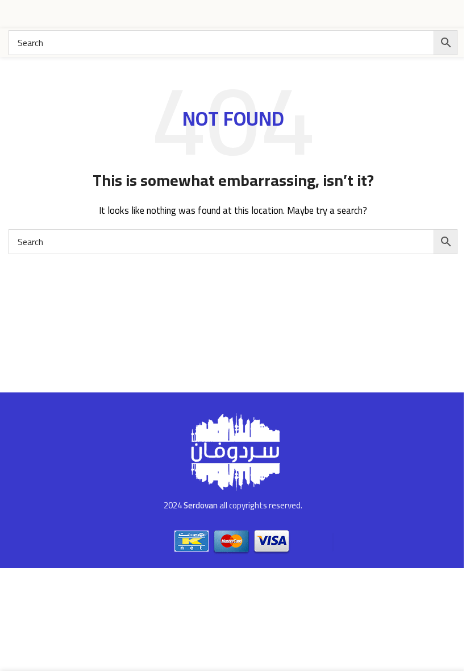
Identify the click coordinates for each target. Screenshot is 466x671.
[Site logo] (414, 13)
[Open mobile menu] (13, 14)
